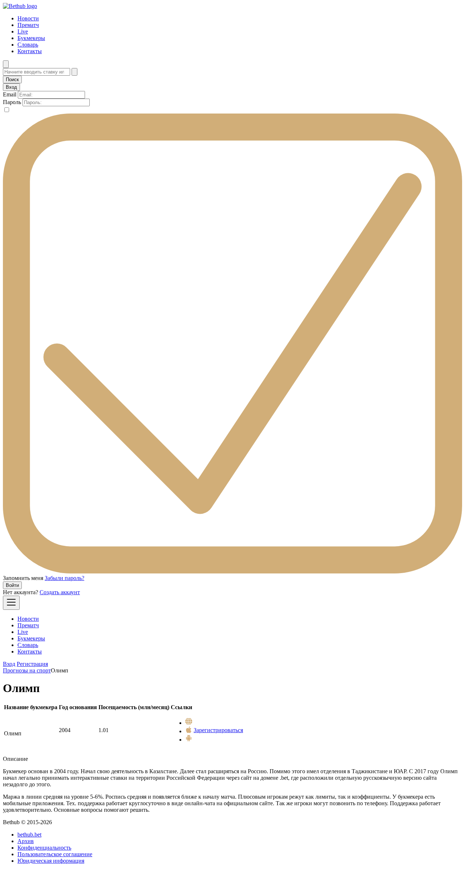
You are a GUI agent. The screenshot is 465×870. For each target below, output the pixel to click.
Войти (12, 585)
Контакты (29, 51)
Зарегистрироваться (218, 730)
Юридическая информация (50, 861)
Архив (25, 841)
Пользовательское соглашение (54, 854)
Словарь (27, 44)
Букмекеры (31, 38)
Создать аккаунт (60, 592)
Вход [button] (11, 87)
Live (22, 31)
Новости (28, 18)
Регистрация (32, 664)
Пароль (12, 102)
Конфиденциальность (44, 848)
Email (9, 94)
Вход (9, 664)
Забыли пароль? (64, 578)
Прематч (28, 25)
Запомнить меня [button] (23, 578)
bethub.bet (29, 834)
